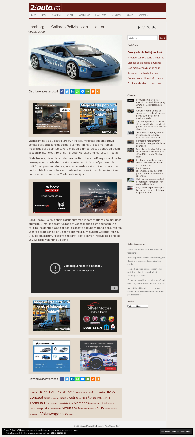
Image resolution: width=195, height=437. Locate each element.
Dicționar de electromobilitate (144, 83)
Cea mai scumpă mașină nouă (144, 68)
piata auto (110, 404)
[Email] (87, 91)
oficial (103, 403)
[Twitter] (67, 91)
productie (47, 408)
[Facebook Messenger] (82, 91)
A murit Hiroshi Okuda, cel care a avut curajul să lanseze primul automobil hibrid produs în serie (145, 291)
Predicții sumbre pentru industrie (146, 57)
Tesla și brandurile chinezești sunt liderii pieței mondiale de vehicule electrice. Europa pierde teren (144, 272)
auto (102, 392)
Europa (82, 397)
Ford (108, 398)
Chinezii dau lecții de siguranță (144, 62)
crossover (55, 398)
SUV (101, 408)
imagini (55, 403)
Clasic (130, 15)
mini (91, 404)
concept (36, 397)
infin (119, 426)
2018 (88, 392)
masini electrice (66, 403)
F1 (89, 397)
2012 (55, 392)
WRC (71, 414)
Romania (83, 408)
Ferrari (103, 398)
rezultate (69, 408)
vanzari (35, 414)
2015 (77, 392)
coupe (47, 398)
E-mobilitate (100, 15)
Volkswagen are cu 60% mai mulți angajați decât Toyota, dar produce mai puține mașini (146, 260)
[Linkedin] (72, 91)
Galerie (70, 15)
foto (49, 403)
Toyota (113, 409)
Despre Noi (143, 15)
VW (65, 414)
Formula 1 (37, 403)
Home (33, 15)
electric (72, 397)
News (44, 15)
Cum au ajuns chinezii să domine (145, 78)
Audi (94, 392)
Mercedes (81, 403)
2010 (39, 392)
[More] (98, 91)
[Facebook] (62, 91)
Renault (57, 408)
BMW (110, 392)
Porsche (33, 409)
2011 (47, 392)
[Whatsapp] (77, 91)
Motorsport (84, 15)
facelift (95, 397)
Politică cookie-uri (58, 433)
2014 (71, 392)
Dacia (63, 398)
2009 (32, 392)
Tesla (107, 409)
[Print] (93, 91)
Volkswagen (51, 414)
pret (39, 408)
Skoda (92, 408)
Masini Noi (56, 15)
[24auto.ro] (45, 11)
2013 (63, 392)
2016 (83, 393)
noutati (96, 403)
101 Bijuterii (117, 15)
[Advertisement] (147, 218)
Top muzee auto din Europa (143, 73)
